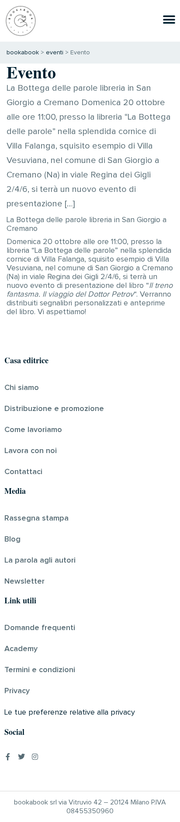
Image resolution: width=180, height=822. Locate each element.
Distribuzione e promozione (54, 409)
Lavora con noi (30, 451)
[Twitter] (21, 756)
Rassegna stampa (36, 518)
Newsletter (24, 581)
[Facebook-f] (7, 756)
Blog (12, 539)
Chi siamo (21, 388)
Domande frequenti (39, 628)
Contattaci (23, 472)
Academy (21, 649)
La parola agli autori (40, 560)
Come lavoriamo (33, 430)
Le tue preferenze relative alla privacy (69, 712)
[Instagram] (34, 756)
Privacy (17, 691)
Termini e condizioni (39, 670)
